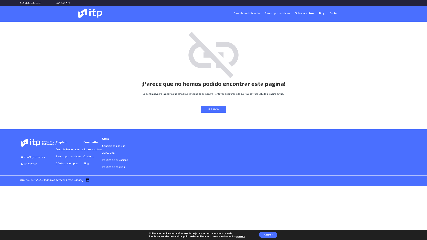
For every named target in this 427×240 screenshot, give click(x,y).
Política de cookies (113, 166)
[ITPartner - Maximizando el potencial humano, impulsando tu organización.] (90, 12)
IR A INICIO (213, 109)
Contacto (335, 13)
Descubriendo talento (247, 13)
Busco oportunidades (277, 13)
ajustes (240, 236)
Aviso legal (108, 152)
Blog (322, 13)
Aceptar (268, 234)
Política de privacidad (115, 159)
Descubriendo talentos (69, 149)
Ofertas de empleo (67, 163)
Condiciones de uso (113, 145)
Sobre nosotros (304, 13)
